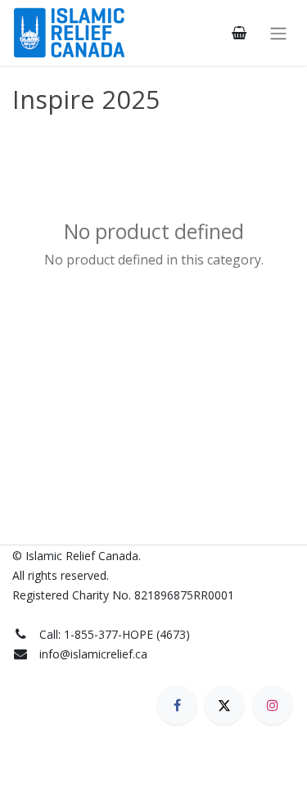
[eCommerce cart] (239, 32)
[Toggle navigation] (278, 33)
